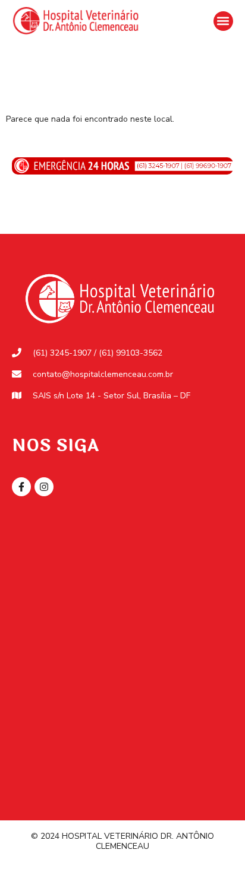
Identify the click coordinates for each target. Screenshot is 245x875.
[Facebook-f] (21, 486)
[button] (223, 21)
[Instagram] (44, 486)
